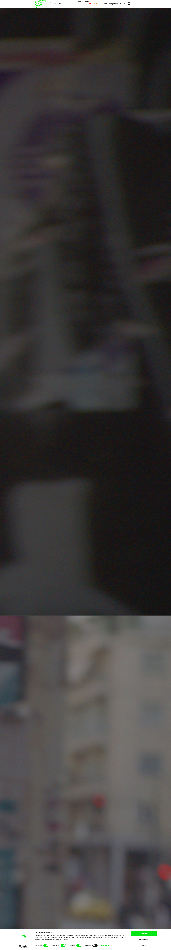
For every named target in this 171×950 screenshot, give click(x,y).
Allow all (144, 933)
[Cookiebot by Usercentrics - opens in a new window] (23, 946)
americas (80, 1)
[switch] (63, 945)
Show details (105, 945)
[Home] (41, 4)
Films (104, 4)
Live (89, 4)
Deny (144, 945)
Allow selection (144, 939)
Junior (96, 4)
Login (122, 4)
